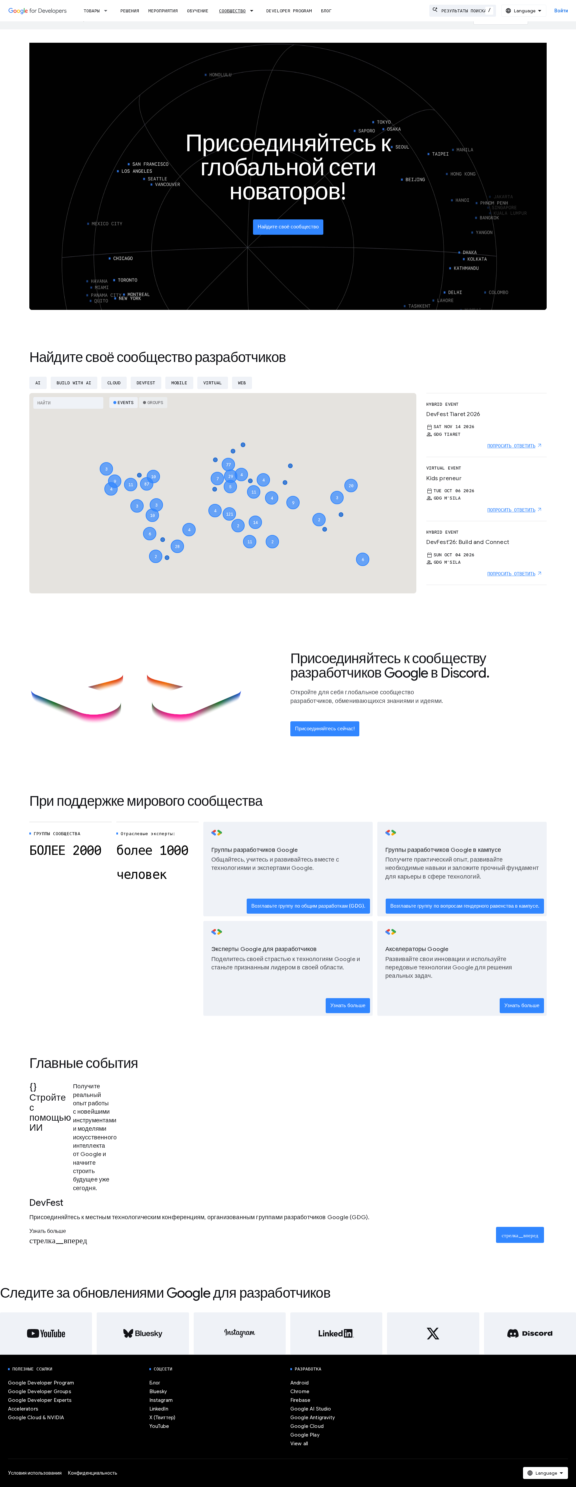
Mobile (179, 383)
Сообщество (232, 11)
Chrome (299, 1391)
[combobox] (462, 11)
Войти (561, 10)
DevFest (146, 383)
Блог (326, 11)
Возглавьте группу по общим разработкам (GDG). (308, 906)
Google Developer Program (41, 1383)
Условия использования (35, 1473)
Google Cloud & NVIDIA (36, 1418)
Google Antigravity (312, 1418)
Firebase (300, 1400)
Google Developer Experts (40, 1400)
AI (38, 383)
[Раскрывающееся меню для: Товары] (108, 11)
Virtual (212, 383)
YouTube (159, 1426)
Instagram (161, 1400)
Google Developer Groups (39, 1391)
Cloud (114, 383)
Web (242, 383)
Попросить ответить (511, 446)
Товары (92, 11)
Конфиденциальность (92, 1473)
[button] (229, 508)
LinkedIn (158, 1409)
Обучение (197, 11)
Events (126, 402)
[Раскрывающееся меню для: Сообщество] (254, 11)
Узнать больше (347, 1005)
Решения (129, 11)
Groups (155, 402)
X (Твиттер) (162, 1418)
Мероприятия (163, 11)
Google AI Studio (310, 1409)
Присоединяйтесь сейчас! (325, 729)
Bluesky (158, 1391)
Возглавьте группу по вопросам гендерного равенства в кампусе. (464, 906)
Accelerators (23, 1409)
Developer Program (289, 11)
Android (299, 1383)
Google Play (305, 1435)
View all (299, 1444)
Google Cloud (307, 1426)
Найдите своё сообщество (288, 227)
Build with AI (74, 383)
